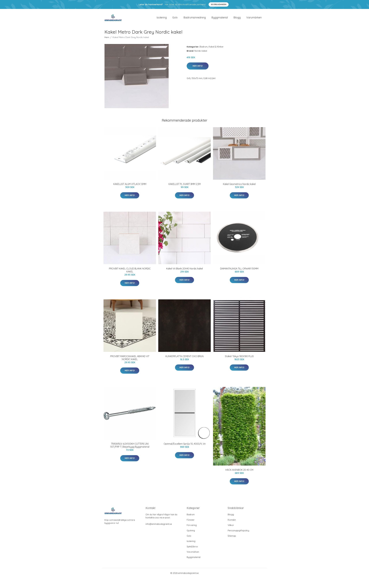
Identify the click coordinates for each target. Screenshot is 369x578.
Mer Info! (198, 66)
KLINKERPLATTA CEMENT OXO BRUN (184, 356)
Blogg (237, 17)
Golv (175, 17)
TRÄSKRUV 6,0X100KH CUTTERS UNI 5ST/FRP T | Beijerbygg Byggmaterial (129, 445)
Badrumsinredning (194, 17)
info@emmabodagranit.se (159, 524)
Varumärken (254, 17)
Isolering (162, 17)
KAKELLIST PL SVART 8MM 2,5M (185, 184)
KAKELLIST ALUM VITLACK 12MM (129, 184)
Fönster (190, 519)
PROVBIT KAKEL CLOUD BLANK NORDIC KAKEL (130, 270)
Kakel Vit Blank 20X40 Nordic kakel (184, 268)
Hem (107, 37)
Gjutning (191, 530)
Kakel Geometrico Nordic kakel (239, 184)
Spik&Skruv (192, 546)
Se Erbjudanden (218, 4)
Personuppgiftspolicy (238, 530)
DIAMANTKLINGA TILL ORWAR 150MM (239, 268)
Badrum (204, 46)
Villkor (231, 525)
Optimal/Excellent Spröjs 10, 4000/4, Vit (185, 443)
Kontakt (232, 519)
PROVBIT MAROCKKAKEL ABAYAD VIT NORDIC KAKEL (129, 358)
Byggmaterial (219, 17)
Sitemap (232, 535)
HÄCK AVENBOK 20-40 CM (239, 469)
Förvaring (192, 525)
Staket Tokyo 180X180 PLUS (239, 356)
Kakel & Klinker (216, 46)
